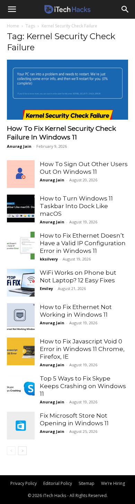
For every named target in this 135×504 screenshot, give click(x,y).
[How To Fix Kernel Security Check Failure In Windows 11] (67, 90)
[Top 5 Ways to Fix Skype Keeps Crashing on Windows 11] (21, 388)
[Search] (125, 9)
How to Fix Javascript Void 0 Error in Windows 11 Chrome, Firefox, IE (82, 349)
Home (13, 26)
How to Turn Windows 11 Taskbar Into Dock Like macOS (76, 206)
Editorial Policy (57, 483)
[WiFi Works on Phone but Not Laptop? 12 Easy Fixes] (21, 283)
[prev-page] (11, 450)
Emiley (46, 288)
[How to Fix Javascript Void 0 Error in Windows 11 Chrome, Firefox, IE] (21, 351)
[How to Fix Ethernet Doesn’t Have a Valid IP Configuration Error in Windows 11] (21, 245)
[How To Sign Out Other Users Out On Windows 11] (21, 174)
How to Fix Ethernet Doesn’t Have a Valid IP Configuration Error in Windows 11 (83, 243)
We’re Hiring (113, 483)
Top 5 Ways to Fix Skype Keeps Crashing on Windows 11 (83, 386)
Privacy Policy (23, 483)
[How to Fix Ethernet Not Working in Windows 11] (21, 317)
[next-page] (22, 450)
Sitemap (86, 483)
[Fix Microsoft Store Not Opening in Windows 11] (21, 425)
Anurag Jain (19, 146)
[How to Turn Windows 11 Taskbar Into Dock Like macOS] (21, 208)
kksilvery (49, 259)
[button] (12, 9)
